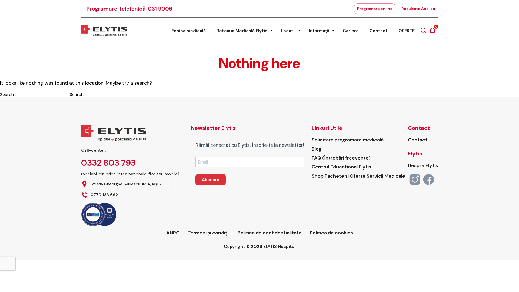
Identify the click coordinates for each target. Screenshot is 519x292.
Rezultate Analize (418, 8)
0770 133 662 (104, 195)
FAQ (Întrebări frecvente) (341, 158)
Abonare (210, 179)
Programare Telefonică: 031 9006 (129, 8)
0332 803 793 (108, 162)
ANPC (172, 233)
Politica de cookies (331, 233)
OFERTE (406, 31)
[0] (432, 32)
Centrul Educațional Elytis (341, 167)
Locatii (288, 31)
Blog (316, 149)
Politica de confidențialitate (270, 233)
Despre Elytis (423, 165)
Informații (319, 31)
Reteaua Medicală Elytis (242, 31)
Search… (8, 94)
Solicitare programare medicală (348, 140)
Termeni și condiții (208, 233)
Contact (379, 31)
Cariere (351, 31)
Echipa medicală (188, 31)
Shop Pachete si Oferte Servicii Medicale (358, 176)
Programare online (374, 8)
